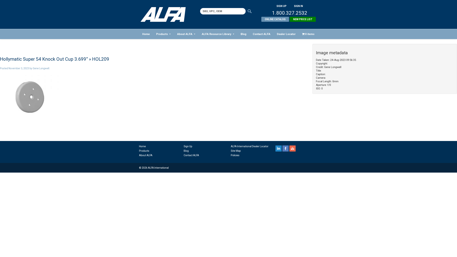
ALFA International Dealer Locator (249, 146)
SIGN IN (298, 6)
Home (146, 34)
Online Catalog (275, 19)
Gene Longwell (41, 68)
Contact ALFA (261, 34)
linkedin (278, 148)
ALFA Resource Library (216, 34)
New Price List (302, 19)
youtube (292, 148)
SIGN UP (282, 6)
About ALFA (184, 34)
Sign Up (188, 146)
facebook (285, 148)
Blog (243, 34)
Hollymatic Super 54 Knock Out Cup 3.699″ (44, 59)
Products (162, 34)
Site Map (236, 150)
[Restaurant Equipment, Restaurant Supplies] (165, 14)
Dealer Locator (286, 34)
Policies (235, 155)
